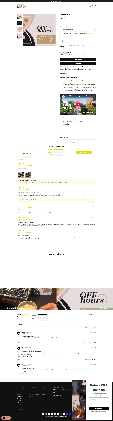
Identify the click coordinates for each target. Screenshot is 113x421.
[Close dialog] (110, 381)
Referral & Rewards (72, 6)
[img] (21, 163)
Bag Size (62, 46)
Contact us (31, 396)
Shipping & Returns (66, 137)
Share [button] (20, 342)
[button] (63, 17)
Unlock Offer (98, 408)
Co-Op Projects (20, 402)
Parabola (19, 339)
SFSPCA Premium (20, 409)
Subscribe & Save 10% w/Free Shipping (75, 33)
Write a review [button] (83, 152)
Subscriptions (44, 6)
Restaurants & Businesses (34, 394)
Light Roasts (19, 394)
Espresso (82, 54)
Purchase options (65, 27)
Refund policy (19, 407)
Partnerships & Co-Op (53, 6)
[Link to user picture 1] (21, 175)
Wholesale (31, 392)
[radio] (61, 29)
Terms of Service (20, 404)
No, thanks (98, 417)
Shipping (62, 20)
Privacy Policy (44, 394)
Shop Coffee (36, 6)
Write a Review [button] (91, 314)
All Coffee (19, 400)
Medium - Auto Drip (73, 54)
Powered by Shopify (63, 416)
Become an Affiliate (21, 390)
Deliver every (66, 35)
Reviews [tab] (20, 324)
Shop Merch (63, 6)
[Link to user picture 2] (28, 175)
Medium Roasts (20, 396)
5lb (66, 48)
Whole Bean (64, 54)
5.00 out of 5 (33, 152)
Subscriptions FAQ (20, 392)
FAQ (61, 133)
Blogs (78, 6)
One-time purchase (68, 29)
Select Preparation (66, 52)
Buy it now (78, 63)
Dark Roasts (19, 398)
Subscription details (67, 41)
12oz (62, 48)
